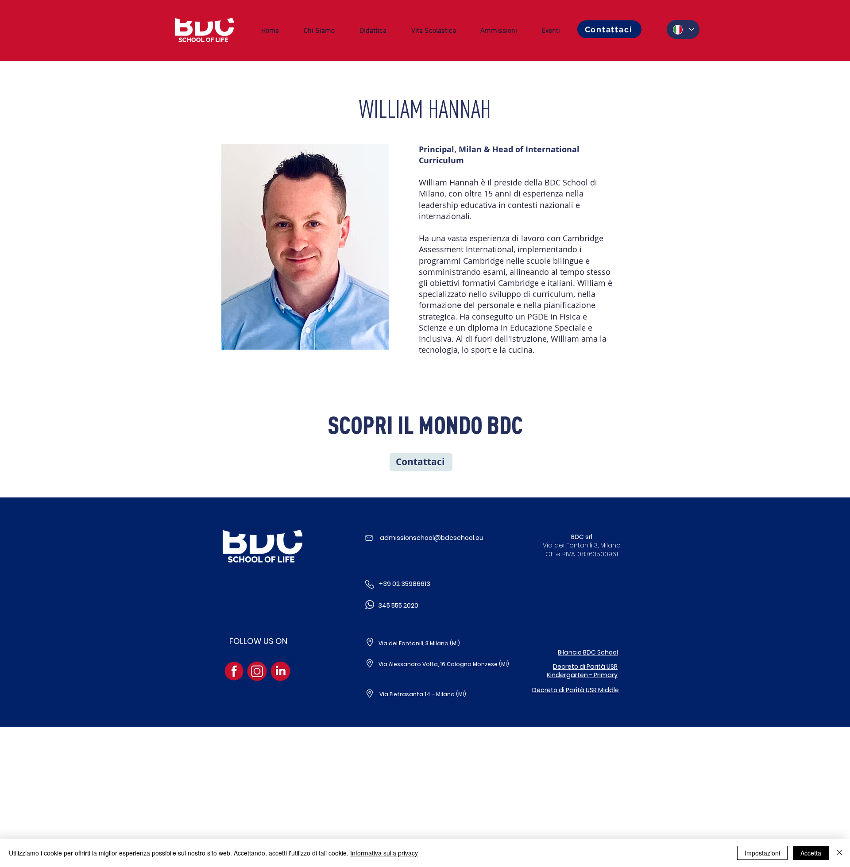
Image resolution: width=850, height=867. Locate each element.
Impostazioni (762, 852)
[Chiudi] (839, 853)
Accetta (810, 852)
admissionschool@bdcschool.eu (431, 537)
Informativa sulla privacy (384, 852)
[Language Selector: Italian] (683, 29)
